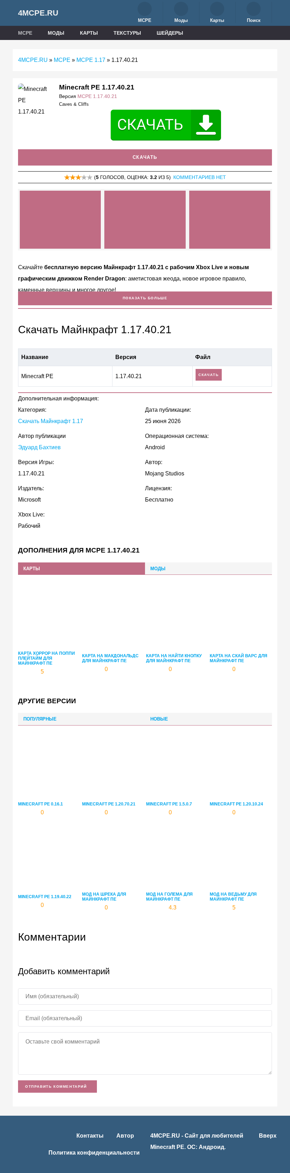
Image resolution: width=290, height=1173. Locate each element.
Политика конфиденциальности (94, 1153)
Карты (89, 33)
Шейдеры (171, 33)
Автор (125, 1136)
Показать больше (145, 298)
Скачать (145, 157)
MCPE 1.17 (90, 60)
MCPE (26, 33)
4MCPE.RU (38, 12)
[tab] (81, 568)
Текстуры (128, 33)
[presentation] (81, 568)
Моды (57, 33)
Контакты (90, 1136)
